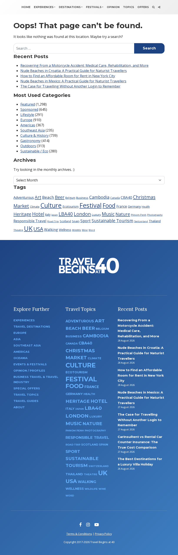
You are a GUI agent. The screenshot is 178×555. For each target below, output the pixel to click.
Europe (26, 120)
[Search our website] (153, 7)
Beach (48, 197)
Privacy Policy (103, 534)
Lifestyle (27, 114)
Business (82, 198)
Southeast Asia (32, 130)
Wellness (65, 230)
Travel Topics (26, 394)
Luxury (96, 215)
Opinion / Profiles (29, 370)
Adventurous (23, 197)
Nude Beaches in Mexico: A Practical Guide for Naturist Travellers (73, 81)
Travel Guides (25, 401)
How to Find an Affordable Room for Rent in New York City (67, 75)
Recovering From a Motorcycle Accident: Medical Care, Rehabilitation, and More (84, 65)
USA (38, 228)
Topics (128, 7)
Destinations (70, 7)
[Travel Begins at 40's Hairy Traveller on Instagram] (88, 524)
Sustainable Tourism (112, 221)
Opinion (113, 7)
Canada (115, 198)
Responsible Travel (29, 220)
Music (108, 214)
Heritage (22, 214)
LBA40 (66, 214)
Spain (75, 221)
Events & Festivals (30, 364)
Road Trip (53, 221)
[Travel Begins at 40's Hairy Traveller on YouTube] (96, 524)
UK (28, 228)
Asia (17, 339)
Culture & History (34, 135)
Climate (35, 207)
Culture (51, 205)
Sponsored (29, 109)
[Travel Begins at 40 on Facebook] (80, 524)
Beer (59, 197)
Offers (143, 7)
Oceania (20, 358)
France (121, 206)
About (19, 407)
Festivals (93, 7)
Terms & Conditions (79, 534)
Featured (27, 104)
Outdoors (28, 146)
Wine (85, 230)
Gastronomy (30, 140)
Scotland (65, 221)
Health (146, 207)
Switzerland (141, 221)
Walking (51, 229)
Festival (90, 205)
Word (92, 230)
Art (38, 197)
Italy (48, 214)
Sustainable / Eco (34, 151)
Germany (134, 206)
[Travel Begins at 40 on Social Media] (159, 7)
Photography (155, 214)
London (82, 214)
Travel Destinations (31, 326)
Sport (85, 220)
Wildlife (76, 230)
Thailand (155, 221)
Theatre (18, 230)
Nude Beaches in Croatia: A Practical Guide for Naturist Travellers (73, 70)
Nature (122, 214)
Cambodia (99, 197)
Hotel (38, 214)
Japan (54, 214)
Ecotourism (71, 206)
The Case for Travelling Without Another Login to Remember (70, 86)
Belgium (70, 198)
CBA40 (126, 197)
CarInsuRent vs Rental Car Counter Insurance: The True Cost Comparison (140, 442)
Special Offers (26, 388)
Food (108, 205)
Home (25, 7)
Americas (27, 125)
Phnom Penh (138, 214)
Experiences (43, 7)
